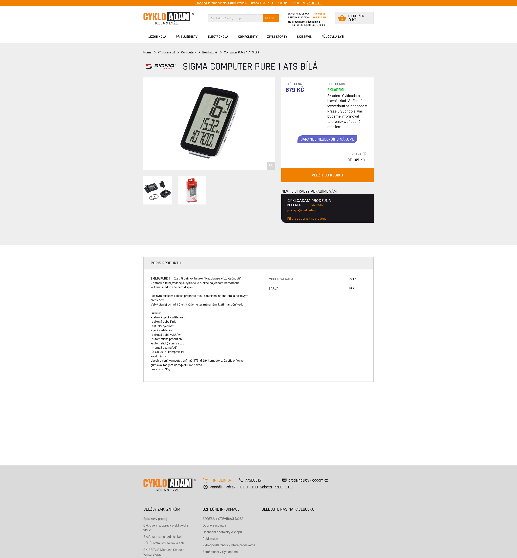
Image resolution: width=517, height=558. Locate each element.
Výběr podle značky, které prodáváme (229, 545)
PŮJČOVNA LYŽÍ (333, 36)
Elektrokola (218, 36)
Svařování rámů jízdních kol (162, 537)
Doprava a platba (214, 525)
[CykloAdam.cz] (168, 18)
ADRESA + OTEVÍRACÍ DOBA (223, 519)
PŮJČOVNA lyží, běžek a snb (163, 543)
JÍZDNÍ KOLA (157, 36)
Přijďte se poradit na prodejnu (307, 218)
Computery (188, 52)
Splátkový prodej (155, 519)
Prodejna (201, 3)
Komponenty (247, 36)
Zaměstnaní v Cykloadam (220, 552)
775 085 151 (314, 3)
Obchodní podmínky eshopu (222, 532)
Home (147, 52)
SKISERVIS (304, 36)
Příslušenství (187, 36)
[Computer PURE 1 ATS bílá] (209, 123)
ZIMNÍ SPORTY (277, 36)
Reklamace (210, 539)
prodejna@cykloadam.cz (306, 22)
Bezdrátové (210, 52)
